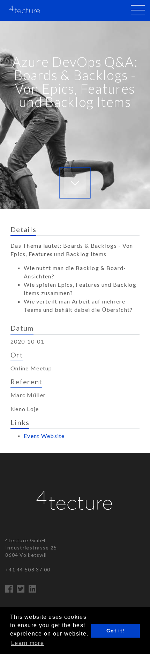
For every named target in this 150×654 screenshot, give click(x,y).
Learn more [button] (27, 643)
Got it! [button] (115, 630)
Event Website (44, 435)
